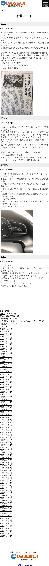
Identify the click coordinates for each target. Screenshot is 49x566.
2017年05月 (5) (6, 468)
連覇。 (3, 24)
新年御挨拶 (4, 316)
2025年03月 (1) (6, 347)
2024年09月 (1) (6, 352)
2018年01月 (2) (6, 448)
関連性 (2, 314)
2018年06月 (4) (6, 435)
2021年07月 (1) (6, 382)
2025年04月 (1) (6, 344)
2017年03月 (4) (6, 473)
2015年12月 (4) (6, 511)
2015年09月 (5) (6, 518)
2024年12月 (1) (6, 349)
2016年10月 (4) (6, 485)
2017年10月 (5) (6, 455)
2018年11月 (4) (6, 422)
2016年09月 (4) (6, 488)
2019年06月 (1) (6, 405)
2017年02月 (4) (6, 475)
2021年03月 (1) (6, 389)
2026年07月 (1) (6, 331)
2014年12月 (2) (6, 533)
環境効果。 (5, 165)
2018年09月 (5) (6, 427)
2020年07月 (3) (6, 400)
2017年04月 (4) (6, 470)
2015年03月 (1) (6, 531)
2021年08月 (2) (6, 379)
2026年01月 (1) (6, 334)
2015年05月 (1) (6, 528)
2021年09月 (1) (6, 377)
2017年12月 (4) (6, 450)
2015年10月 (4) (6, 516)
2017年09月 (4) (6, 458)
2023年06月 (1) (6, 364)
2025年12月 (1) (6, 336)
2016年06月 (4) (6, 496)
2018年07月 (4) (6, 432)
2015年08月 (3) (6, 521)
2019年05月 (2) (6, 407)
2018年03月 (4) (6, 442)
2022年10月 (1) (6, 369)
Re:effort (3, 319)
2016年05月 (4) (6, 498)
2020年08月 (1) (6, 397)
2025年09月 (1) (6, 339)
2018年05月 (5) (6, 437)
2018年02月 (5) (6, 445)
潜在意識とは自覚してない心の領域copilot (16, 321)
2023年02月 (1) (6, 367)
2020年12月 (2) (6, 392)
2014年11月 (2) (6, 536)
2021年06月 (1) (6, 384)
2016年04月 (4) (6, 501)
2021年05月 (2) (6, 387)
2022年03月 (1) (6, 372)
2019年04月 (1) (6, 410)
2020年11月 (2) (6, 394)
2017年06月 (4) (6, 465)
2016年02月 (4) (6, 506)
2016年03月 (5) (6, 503)
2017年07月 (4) (6, 463)
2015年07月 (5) (6, 523)
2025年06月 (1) (6, 341)
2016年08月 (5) (6, 491)
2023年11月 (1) (6, 359)
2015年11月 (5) (6, 513)
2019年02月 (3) (6, 415)
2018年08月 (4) (6, 430)
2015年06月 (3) (6, 526)
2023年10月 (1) (6, 362)
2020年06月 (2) (6, 402)
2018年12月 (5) (6, 420)
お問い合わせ (15, 552)
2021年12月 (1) (6, 374)
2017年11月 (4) (6, 453)
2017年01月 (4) (6, 478)
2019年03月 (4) (6, 412)
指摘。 (3, 257)
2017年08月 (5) (6, 460)
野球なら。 (5, 118)
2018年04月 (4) (6, 440)
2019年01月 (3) (6, 417)
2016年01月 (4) (6, 508)
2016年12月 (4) (6, 480)
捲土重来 (3, 324)
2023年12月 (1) (6, 357)
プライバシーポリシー (31, 552)
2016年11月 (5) (6, 483)
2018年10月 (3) (6, 425)
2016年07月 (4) (6, 493)
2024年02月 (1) (6, 354)
